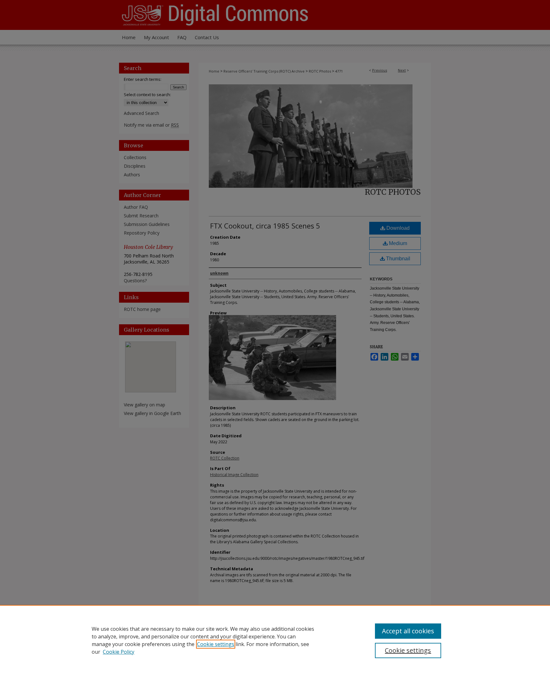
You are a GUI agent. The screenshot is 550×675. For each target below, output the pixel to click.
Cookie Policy (118, 651)
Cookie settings (215, 644)
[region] (275, 640)
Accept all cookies (408, 631)
